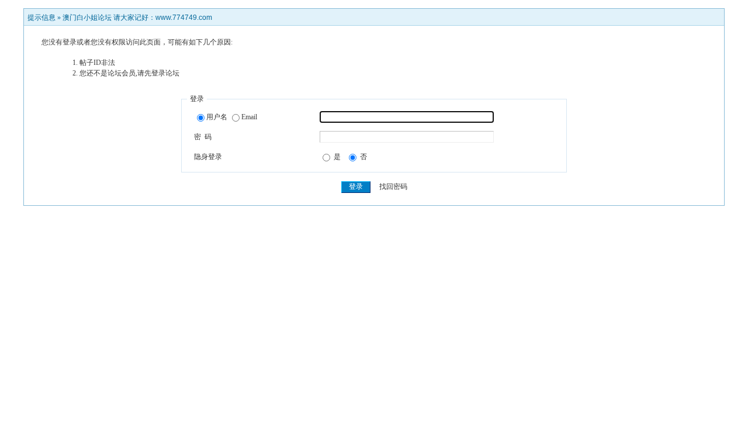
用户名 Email (231, 117)
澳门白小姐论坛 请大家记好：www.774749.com (137, 17)
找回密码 (393, 186)
